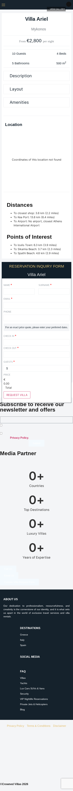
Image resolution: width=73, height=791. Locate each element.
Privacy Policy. (19, 437)
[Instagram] (22, 664)
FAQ (23, 671)
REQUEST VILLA (17, 395)
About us (10, 599)
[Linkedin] (31, 664)
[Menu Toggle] (3, 4)
